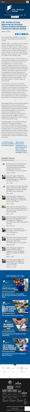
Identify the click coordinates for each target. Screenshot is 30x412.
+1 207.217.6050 (8, 15)
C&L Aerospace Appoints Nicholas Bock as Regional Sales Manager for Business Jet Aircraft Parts (16, 178)
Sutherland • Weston (18, 410)
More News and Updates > (8, 160)
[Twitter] (20, 34)
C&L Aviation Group (7, 103)
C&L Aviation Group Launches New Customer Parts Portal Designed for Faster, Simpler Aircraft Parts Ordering (17, 188)
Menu (3, 2)
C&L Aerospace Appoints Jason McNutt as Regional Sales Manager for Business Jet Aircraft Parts (16, 199)
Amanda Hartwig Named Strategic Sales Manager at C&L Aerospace (16, 230)
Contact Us (15, 17)
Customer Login (19, 15)
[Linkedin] (23, 34)
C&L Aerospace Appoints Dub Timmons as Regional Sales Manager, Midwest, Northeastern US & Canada (16, 240)
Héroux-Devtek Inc (6, 122)
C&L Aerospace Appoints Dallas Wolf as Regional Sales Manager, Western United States (15, 262)
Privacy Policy (15, 408)
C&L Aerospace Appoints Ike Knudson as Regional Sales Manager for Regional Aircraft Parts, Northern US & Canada (17, 220)
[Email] (26, 34)
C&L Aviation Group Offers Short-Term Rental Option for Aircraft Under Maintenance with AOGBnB (17, 209)
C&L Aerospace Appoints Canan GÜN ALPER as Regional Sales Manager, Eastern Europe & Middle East (15, 251)
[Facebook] (16, 34)
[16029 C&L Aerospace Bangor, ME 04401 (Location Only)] (15, 384)
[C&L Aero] (15, 9)
